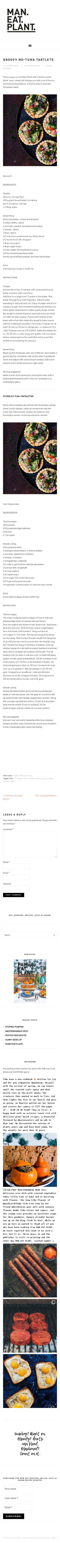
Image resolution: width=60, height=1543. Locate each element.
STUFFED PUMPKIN (14, 1027)
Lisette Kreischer (31, 1538)
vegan (12, 781)
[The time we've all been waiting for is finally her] (30, 1326)
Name (6, 862)
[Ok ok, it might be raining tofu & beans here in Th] (30, 1270)
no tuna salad (46, 778)
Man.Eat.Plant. (30, 20)
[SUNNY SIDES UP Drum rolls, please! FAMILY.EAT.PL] (30, 1381)
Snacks (29, 776)
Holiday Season (19, 776)
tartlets (6, 781)
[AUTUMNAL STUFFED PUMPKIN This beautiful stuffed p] (30, 1160)
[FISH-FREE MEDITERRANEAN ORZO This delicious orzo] (30, 1215)
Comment (8, 829)
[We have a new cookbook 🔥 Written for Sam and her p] (30, 1104)
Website (7, 884)
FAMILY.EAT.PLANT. (14, 1044)
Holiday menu (34, 778)
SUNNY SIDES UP (13, 1040)
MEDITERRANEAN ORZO (16, 1031)
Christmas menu (21, 778)
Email (6, 873)
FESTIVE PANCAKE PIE (16, 1035)
